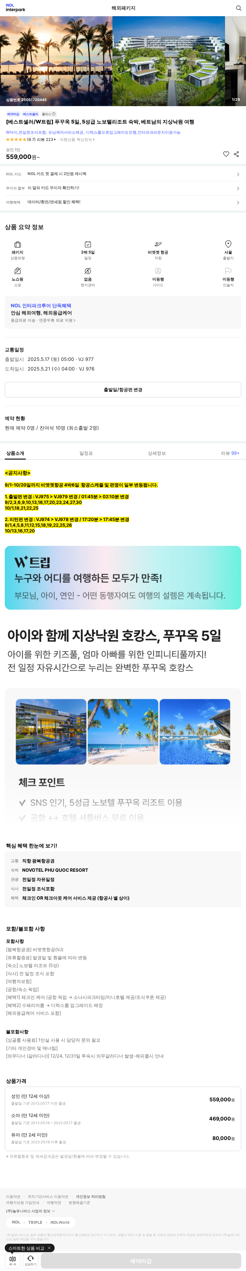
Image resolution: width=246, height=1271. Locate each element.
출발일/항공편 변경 (123, 389)
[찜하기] (226, 154)
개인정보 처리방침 (91, 1196)
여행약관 (54, 1202)
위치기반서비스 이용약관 (48, 1196)
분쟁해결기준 (79, 1202)
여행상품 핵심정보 (76, 139)
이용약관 (13, 1196)
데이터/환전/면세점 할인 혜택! (54, 201)
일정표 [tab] (86, 453)
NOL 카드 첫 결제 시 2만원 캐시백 (57, 173)
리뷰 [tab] (230, 453)
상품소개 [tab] (15, 453)
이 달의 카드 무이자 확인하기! (53, 187)
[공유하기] (236, 154)
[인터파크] (13, 8)
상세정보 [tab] (157, 453)
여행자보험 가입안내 (22, 1202)
